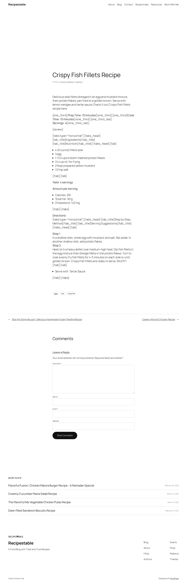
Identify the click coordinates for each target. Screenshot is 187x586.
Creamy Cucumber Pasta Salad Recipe (32, 493)
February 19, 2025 (172, 485)
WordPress (174, 578)
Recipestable (17, 4)
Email (55, 409)
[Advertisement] (93, 36)
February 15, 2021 (172, 510)
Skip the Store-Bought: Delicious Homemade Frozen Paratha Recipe (47, 319)
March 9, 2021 (173, 502)
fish (62, 293)
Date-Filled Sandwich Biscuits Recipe (31, 510)
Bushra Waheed (67, 82)
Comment (57, 363)
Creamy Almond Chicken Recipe (158, 319)
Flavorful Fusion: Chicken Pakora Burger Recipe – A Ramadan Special (51, 485)
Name (55, 397)
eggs (56, 293)
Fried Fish (71, 293)
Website (56, 421)
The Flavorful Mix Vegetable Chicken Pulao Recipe (39, 502)
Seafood (79, 82)
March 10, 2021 (173, 494)
